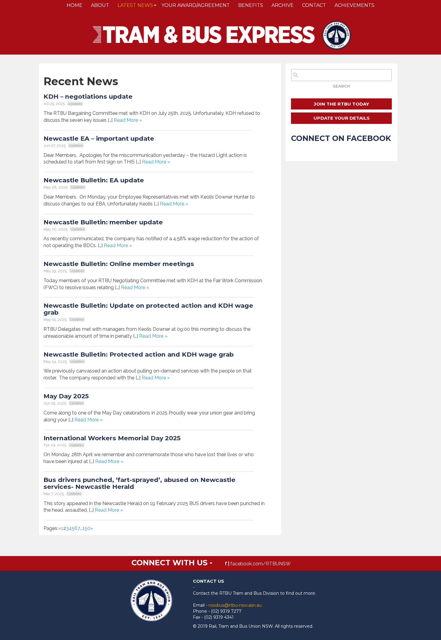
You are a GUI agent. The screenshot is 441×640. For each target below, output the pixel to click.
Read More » (128, 120)
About (100, 5)
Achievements (354, 5)
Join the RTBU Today (341, 104)
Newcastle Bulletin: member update (103, 222)
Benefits (250, 5)
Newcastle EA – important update (100, 138)
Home (74, 5)
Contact (314, 5)
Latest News (135, 5)
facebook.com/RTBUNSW (260, 564)
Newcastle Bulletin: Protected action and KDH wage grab (139, 354)
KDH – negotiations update (88, 96)
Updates (75, 104)
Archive (283, 5)
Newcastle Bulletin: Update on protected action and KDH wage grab (148, 309)
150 (86, 528)
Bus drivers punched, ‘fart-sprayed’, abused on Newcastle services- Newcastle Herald (140, 483)
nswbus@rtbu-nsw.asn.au (235, 605)
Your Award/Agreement (195, 5)
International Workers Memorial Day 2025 (112, 438)
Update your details (342, 118)
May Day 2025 (66, 396)
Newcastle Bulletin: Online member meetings (119, 264)
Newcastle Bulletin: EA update (94, 180)
